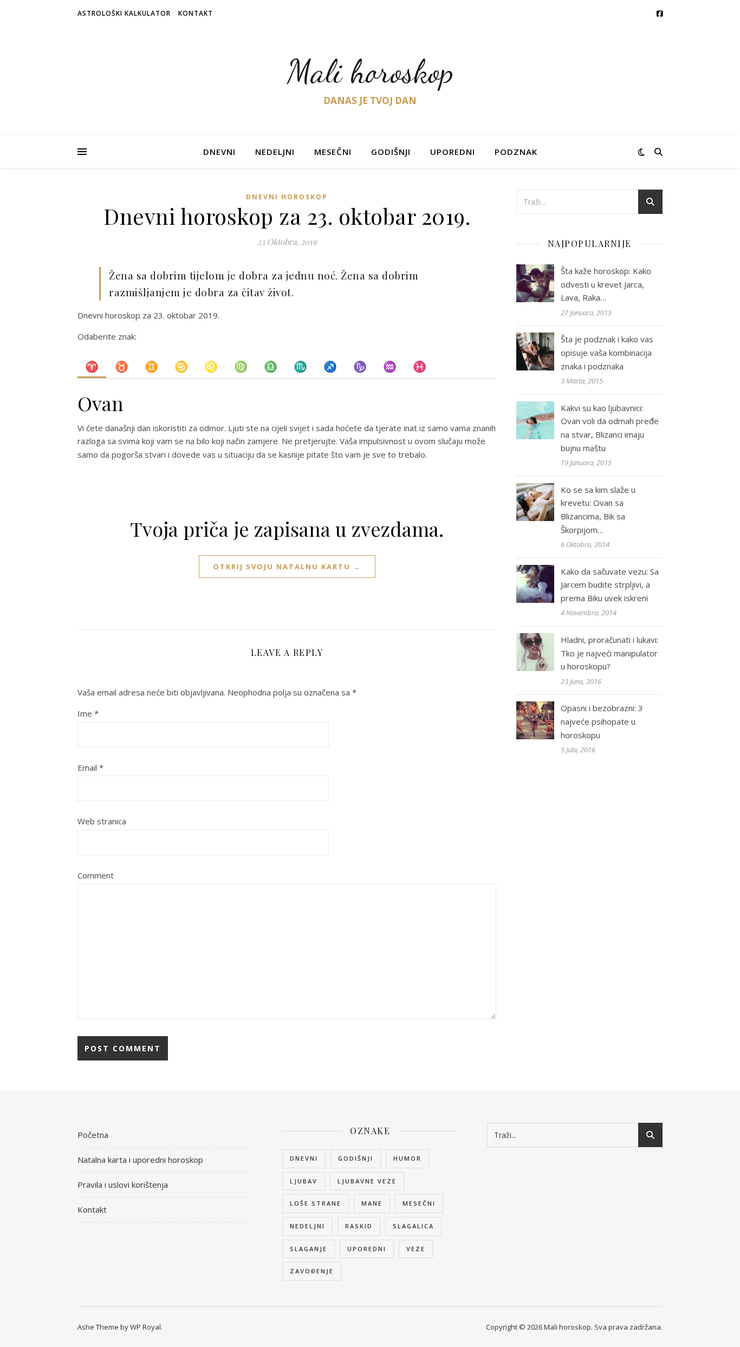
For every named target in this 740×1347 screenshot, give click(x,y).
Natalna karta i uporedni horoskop (140, 1159)
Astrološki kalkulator (124, 13)
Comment (95, 875)
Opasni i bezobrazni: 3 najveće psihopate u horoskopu (602, 721)
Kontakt (195, 13)
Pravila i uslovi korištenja (122, 1184)
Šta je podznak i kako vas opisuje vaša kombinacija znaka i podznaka (607, 352)
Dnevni (219, 151)
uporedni (366, 1249)
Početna (92, 1134)
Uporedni (452, 151)
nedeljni (307, 1226)
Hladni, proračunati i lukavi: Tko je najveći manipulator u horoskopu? (609, 653)
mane (371, 1203)
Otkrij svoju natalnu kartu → (287, 566)
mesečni (419, 1203)
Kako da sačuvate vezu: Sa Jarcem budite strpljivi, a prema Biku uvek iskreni (610, 584)
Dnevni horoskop (287, 196)
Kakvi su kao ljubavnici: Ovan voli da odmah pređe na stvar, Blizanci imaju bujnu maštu (610, 427)
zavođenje (312, 1271)
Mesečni (333, 151)
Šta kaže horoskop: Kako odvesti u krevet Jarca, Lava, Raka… (606, 284)
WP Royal (145, 1327)
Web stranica (101, 821)
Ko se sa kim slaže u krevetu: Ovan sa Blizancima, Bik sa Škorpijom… (598, 509)
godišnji (355, 1158)
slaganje (308, 1249)
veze (415, 1249)
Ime (88, 713)
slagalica (413, 1226)
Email (90, 767)
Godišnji (391, 151)
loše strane (315, 1203)
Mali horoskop (370, 71)
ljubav (303, 1181)
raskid (359, 1226)
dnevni (304, 1158)
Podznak (516, 151)
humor (407, 1158)
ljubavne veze (367, 1181)
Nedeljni (275, 151)
